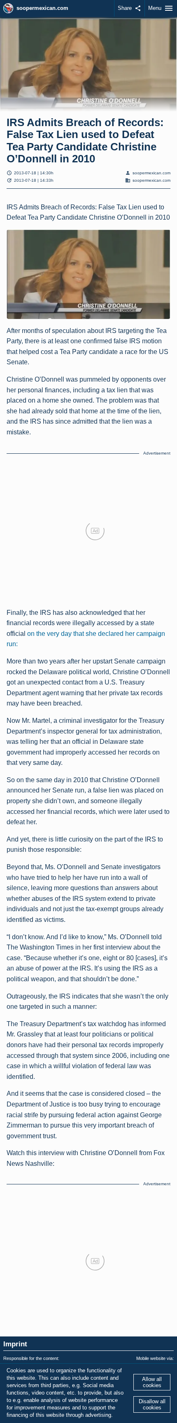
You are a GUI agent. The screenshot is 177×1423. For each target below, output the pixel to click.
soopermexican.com (42, 8)
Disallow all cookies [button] (152, 1404)
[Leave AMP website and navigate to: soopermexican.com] (8, 8)
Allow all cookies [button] (152, 1382)
